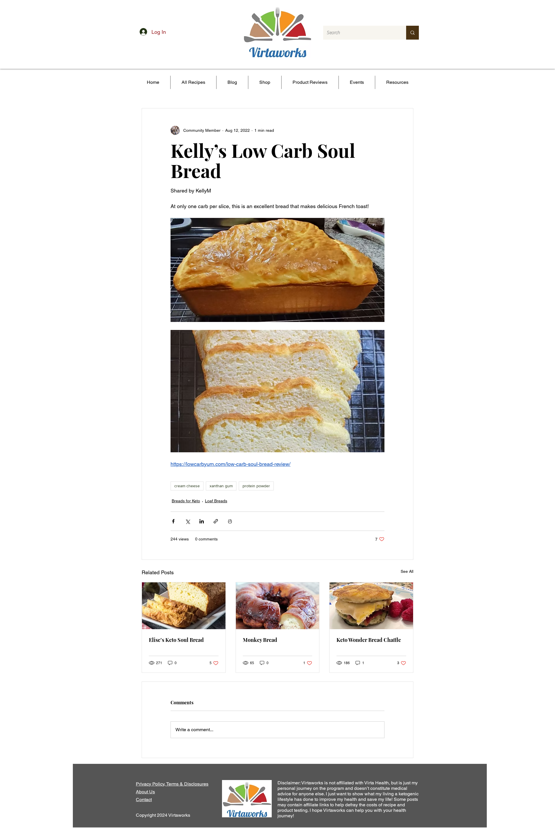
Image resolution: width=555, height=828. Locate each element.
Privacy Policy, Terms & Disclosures (172, 784)
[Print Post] (230, 521)
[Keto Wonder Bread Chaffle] (371, 605)
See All (407, 571)
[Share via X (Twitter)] (187, 521)
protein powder (256, 486)
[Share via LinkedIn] (201, 521)
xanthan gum (221, 486)
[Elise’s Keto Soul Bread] (183, 605)
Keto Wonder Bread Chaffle (368, 639)
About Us (145, 791)
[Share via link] (216, 521)
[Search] (412, 33)
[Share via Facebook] (173, 521)
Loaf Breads (216, 501)
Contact (144, 799)
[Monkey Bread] (277, 605)
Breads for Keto (186, 501)
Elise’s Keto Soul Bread (176, 639)
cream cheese (187, 486)
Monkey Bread (260, 639)
